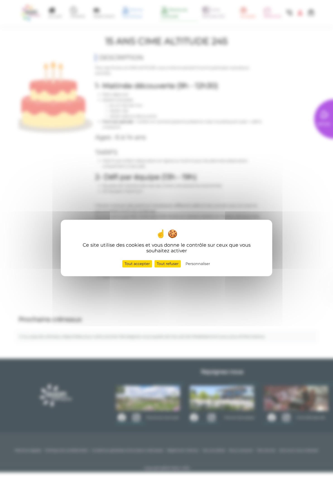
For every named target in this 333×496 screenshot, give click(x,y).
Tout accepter (137, 264)
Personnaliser (198, 264)
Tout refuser (168, 264)
